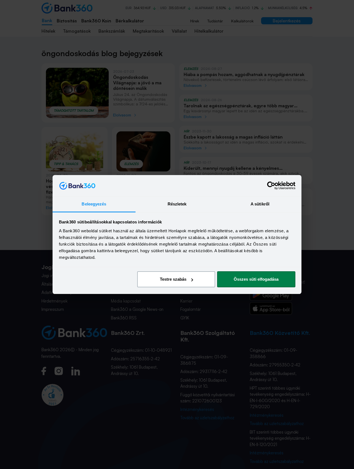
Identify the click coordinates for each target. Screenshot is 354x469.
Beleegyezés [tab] (94, 204)
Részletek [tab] (177, 204)
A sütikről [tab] (260, 204)
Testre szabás (173, 279)
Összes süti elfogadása (256, 279)
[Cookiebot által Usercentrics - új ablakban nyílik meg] (271, 186)
